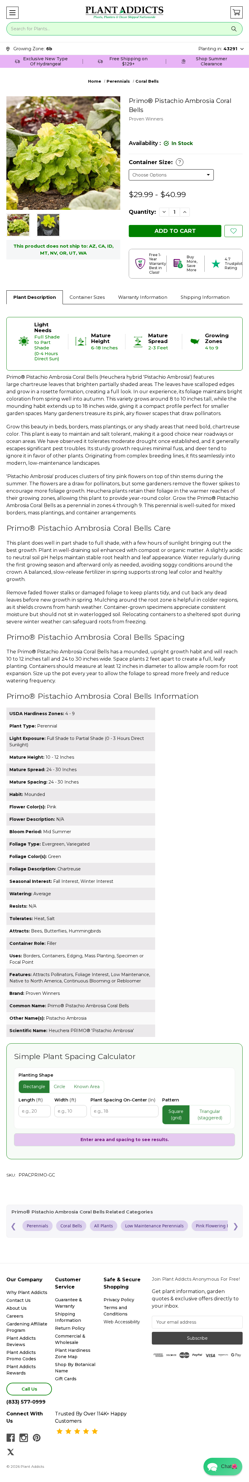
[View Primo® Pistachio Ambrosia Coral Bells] (18, 225)
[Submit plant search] (234, 28)
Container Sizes (87, 297)
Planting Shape (36, 1075)
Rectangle (34, 1086)
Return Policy (70, 1328)
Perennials (37, 1226)
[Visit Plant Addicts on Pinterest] (36, 1438)
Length (31, 1100)
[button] (12, 13)
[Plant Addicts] (124, 12)
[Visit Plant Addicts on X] (10, 1452)
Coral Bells (71, 1226)
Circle (59, 1086)
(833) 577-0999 (26, 1402)
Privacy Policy (119, 1299)
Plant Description (34, 297)
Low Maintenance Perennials (154, 1226)
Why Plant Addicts (26, 1292)
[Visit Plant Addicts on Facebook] (10, 1438)
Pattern (170, 1100)
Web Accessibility (122, 1322)
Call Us (29, 1389)
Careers (14, 1316)
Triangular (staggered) (209, 1115)
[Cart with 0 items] (236, 12)
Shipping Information (205, 297)
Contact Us (18, 1300)
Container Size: (155, 162)
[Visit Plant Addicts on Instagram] (23, 1438)
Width (65, 1100)
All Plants (103, 1226)
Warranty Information (142, 297)
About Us (16, 1308)
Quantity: (142, 212)
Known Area (87, 1086)
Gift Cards (66, 1378)
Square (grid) (176, 1115)
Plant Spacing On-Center (122, 1100)
